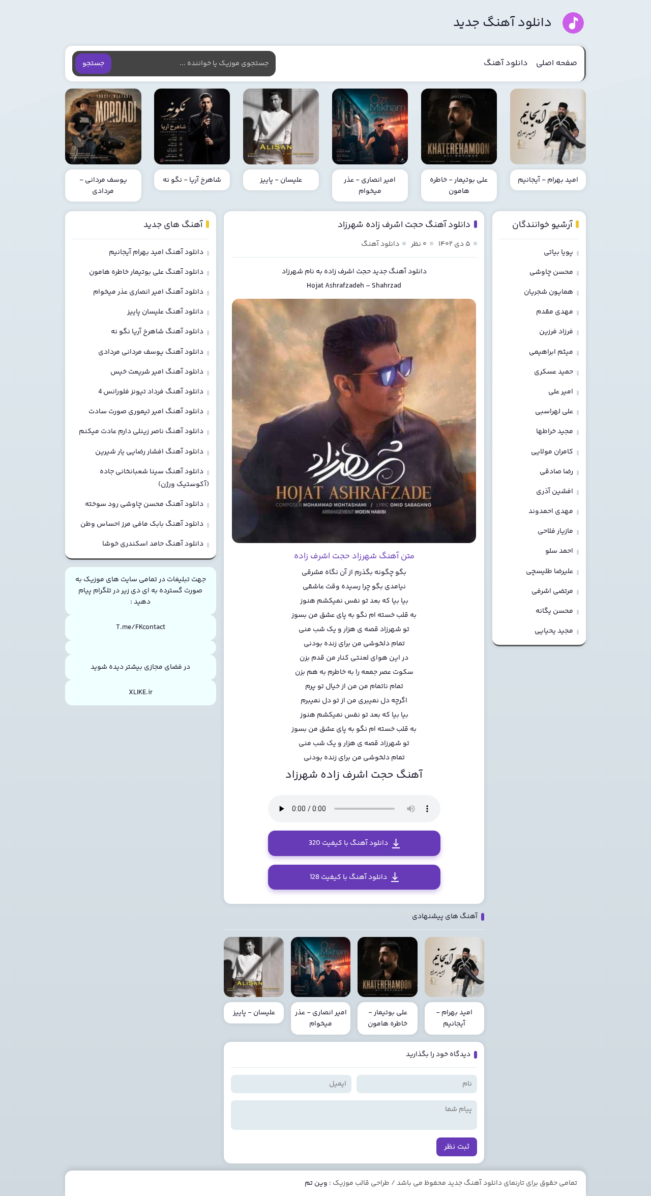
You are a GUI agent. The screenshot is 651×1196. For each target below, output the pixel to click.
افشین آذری (554, 491)
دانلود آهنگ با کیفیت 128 (348, 877)
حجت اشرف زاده (347, 271)
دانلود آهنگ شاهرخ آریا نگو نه (157, 331)
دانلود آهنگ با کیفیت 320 (348, 843)
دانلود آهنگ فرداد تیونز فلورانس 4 (150, 391)
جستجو (93, 63)
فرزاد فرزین (556, 331)
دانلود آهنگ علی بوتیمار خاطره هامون (146, 272)
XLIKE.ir (141, 692)
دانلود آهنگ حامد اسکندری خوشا (152, 544)
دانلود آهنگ (506, 63)
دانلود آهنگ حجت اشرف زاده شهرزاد (404, 225)
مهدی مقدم (554, 312)
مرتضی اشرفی (552, 591)
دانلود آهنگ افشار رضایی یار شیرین (149, 452)
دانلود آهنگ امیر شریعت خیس (156, 372)
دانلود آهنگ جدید (502, 23)
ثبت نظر (456, 1147)
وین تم (316, 1183)
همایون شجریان (548, 292)
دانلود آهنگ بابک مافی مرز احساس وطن (141, 524)
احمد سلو (559, 551)
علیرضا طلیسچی (549, 571)
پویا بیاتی (558, 252)
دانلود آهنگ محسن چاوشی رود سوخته (144, 504)
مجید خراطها (554, 431)
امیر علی (560, 391)
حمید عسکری (553, 372)
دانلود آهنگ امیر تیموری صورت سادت (145, 411)
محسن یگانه (554, 611)
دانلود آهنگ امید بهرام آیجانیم (156, 252)
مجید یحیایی (554, 631)
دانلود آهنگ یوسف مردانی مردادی (150, 352)
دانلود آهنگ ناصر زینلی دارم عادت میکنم (141, 431)
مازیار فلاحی (555, 531)
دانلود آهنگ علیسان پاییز (165, 312)
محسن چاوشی (551, 272)
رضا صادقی (556, 471)
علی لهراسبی (554, 411)
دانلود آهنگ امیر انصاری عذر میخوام (148, 292)
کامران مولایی (552, 452)
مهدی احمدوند (550, 511)
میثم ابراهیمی (551, 352)
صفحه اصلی (556, 63)
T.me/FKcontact (140, 627)
